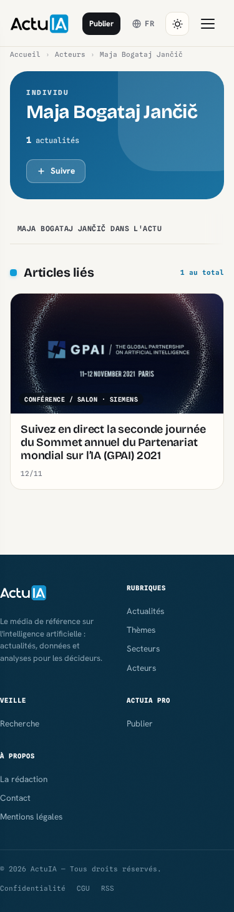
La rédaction (23, 779)
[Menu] (208, 23)
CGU (83, 888)
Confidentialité (33, 888)
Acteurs (70, 54)
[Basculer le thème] (177, 24)
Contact (15, 797)
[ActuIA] (39, 24)
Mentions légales (31, 816)
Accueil (25, 54)
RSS (107, 888)
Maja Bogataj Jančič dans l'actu (89, 228)
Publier (101, 23)
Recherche (19, 723)
